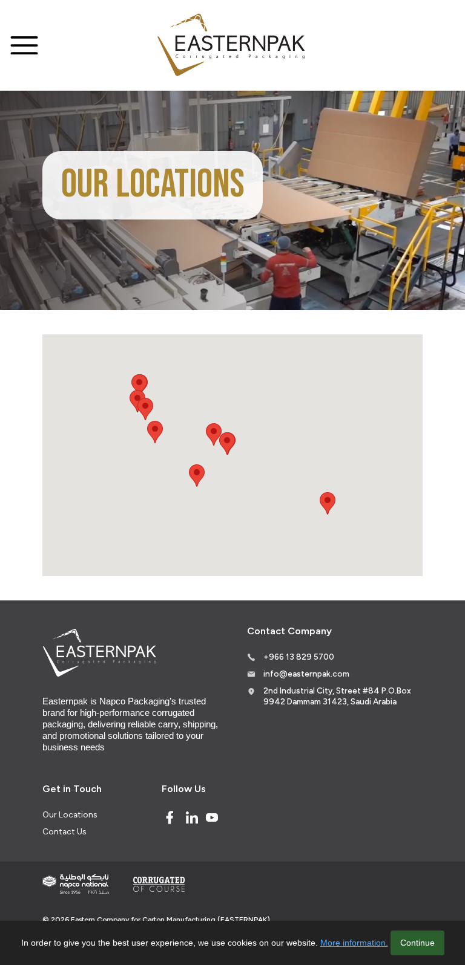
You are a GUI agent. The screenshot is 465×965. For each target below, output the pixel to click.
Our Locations (69, 814)
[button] (213, 434)
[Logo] (232, 45)
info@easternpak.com (306, 673)
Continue (417, 942)
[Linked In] (192, 817)
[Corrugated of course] (160, 884)
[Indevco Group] (75, 884)
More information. (354, 942)
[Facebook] (169, 817)
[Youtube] (212, 817)
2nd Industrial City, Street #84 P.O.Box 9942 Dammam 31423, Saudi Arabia (337, 696)
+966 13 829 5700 (298, 656)
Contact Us (64, 831)
